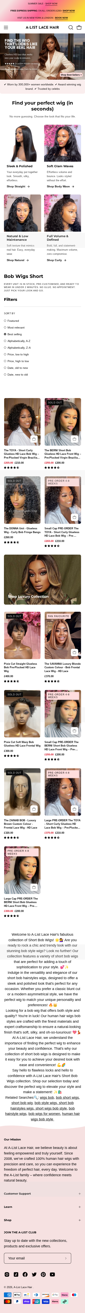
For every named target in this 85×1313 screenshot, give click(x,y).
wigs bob (47, 1098)
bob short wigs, (68, 1098)
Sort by (9, 313)
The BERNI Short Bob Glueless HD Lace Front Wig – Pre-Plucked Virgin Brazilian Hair (62, 454)
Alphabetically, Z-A (19, 347)
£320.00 (8, 833)
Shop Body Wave (58, 186)
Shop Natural (15, 260)
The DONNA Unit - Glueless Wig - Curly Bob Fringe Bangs (22, 530)
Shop (7, 1220)
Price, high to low (18, 361)
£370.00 (49, 676)
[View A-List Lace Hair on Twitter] (34, 1274)
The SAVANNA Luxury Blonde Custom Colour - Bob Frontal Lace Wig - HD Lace (62, 667)
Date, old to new (18, 367)
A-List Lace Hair (23, 1287)
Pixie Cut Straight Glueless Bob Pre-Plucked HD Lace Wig (20, 667)
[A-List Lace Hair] (42, 27)
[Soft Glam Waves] (62, 143)
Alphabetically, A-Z (19, 341)
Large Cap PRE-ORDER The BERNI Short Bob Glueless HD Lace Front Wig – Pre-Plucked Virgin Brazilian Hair (22, 902)
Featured (13, 320)
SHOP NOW (51, 3)
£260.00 (8, 537)
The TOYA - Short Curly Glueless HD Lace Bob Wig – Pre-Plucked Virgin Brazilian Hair (21, 454)
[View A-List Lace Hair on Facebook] (25, 1274)
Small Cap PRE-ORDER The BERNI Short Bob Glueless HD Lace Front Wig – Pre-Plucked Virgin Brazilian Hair (62, 746)
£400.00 (8, 676)
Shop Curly (54, 260)
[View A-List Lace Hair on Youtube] (52, 1274)
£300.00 (8, 751)
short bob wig (22, 1103)
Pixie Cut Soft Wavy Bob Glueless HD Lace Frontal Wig (22, 744)
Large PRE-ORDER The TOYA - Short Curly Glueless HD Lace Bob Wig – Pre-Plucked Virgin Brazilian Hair (62, 824)
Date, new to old (18, 374)
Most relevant (16, 327)
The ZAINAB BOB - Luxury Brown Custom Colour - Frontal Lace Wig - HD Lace (20, 824)
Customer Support (17, 1193)
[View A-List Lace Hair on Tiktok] (16, 1274)
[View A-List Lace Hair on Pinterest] (43, 1274)
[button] (11, 468)
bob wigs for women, (44, 1114)
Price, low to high (18, 354)
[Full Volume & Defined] (62, 213)
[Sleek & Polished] (22, 143)
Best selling (15, 334)
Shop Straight (16, 186)
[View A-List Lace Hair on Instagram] (7, 1274)
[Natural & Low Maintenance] (22, 213)
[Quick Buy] (34, 439)
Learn (8, 1206)
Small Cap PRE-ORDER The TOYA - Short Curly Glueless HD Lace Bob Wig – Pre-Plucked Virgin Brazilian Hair (62, 532)
